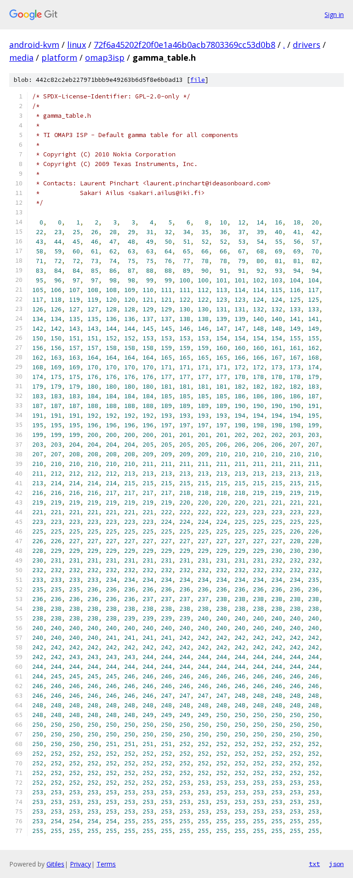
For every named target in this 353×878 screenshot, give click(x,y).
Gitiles (55, 864)
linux (76, 44)
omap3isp (105, 57)
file (197, 80)
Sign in (334, 14)
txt (314, 864)
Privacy (80, 864)
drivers (306, 44)
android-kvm (34, 44)
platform (59, 57)
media (21, 57)
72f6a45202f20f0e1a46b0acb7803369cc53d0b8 (184, 44)
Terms (106, 864)
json (336, 864)
